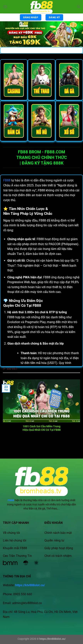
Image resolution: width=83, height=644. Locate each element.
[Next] (79, 411)
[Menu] (5, 6)
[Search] (78, 6)
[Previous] (4, 411)
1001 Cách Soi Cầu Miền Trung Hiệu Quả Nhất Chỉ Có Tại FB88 (42, 428)
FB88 (6, 180)
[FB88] (41, 6)
